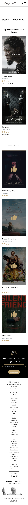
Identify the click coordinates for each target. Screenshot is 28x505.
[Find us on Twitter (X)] (17, 476)
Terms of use (14, 500)
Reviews (14, 432)
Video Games (14, 450)
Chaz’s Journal (14, 434)
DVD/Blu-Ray (14, 447)
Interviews (14, 443)
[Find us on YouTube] (14, 476)
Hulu (14, 413)
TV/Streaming (14, 456)
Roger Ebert (14, 458)
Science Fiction (14, 422)
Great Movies (14, 437)
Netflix (14, 418)
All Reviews (14, 386)
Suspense (14, 424)
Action (14, 400)
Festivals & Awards (14, 460)
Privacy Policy (14, 501)
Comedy (14, 405)
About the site (14, 466)
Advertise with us (14, 471)
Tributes (14, 445)
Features (14, 454)
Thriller (14, 426)
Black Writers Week (14, 452)
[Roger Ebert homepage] (9, 3)
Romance (14, 420)
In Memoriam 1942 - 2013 (14, 483)
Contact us (14, 469)
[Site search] (22, 3)
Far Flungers (14, 441)
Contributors (14, 473)
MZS (14, 439)
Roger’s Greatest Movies (14, 384)
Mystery (14, 415)
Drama (14, 409)
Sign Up (14, 394)
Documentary (14, 407)
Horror (14, 411)
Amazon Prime (14, 402)
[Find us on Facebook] (11, 476)
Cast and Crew (14, 388)
